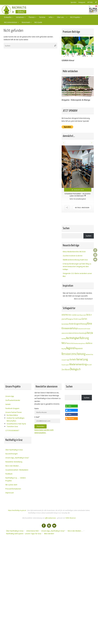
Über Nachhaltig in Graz (14, 450)
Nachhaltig (64, 338)
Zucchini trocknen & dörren (72, 255)
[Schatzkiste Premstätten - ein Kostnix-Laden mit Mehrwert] (78, 166)
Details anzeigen (82, 207)
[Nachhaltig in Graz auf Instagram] (95, 255)
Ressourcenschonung (73, 354)
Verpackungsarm (65, 365)
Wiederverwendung (78, 364)
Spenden (73, 2)
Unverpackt (64, 360)
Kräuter (88, 329)
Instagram (82, 2)
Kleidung (84, 324)
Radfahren (89, 343)
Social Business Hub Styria (16, 424)
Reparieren (79, 348)
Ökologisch (75, 369)
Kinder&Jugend (75, 324)
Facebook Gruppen (12, 408)
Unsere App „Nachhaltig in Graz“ (17, 458)
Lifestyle (89, 333)
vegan (67, 360)
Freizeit (80, 319)
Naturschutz (70, 343)
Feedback (8, 474)
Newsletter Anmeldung (13, 462)
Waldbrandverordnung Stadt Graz (75, 260)
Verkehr (73, 359)
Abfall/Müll (65, 315)
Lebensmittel (65, 333)
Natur (64, 343)
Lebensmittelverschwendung (77, 333)
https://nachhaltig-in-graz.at (17, 510)
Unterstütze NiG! (32, 531)
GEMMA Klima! (68, 60)
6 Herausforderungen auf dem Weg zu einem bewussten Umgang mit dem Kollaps (77, 267)
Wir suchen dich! (11, 485)
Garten (84, 319)
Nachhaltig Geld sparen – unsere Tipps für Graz (23, 533)
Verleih (8, 404)
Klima (89, 323)
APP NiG (90, 2)
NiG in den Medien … (12, 466)
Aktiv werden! (49, 533)
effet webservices (50, 518)
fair (72, 319)
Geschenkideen (65, 324)
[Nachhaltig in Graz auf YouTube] (95, 259)
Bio (87, 315)
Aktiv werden (72, 315)
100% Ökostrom (70, 518)
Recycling (64, 349)
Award (78, 315)
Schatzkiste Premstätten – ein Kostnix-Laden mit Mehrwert (78, 195)
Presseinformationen (13, 489)
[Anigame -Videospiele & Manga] (78, 95)
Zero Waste (66, 369)
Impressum (9, 493)
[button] (63, 142)
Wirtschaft (89, 365)
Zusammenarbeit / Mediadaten (16, 470)
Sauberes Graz (89, 354)
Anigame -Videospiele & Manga (76, 99)
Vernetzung (82, 359)
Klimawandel (67, 328)
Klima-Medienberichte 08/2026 (74, 251)
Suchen (88, 236)
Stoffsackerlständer (12, 400)
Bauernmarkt (83, 315)
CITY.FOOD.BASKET (12, 430)
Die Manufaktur (12, 415)
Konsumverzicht (82, 329)
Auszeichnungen (11, 454)
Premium (84, 343)
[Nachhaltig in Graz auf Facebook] (95, 250)
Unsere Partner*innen (13, 412)
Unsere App (9, 396)
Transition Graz (12, 426)
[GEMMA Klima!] (78, 56)
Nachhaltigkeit (72, 338)
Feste (75, 319)
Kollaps (75, 328)
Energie (69, 319)
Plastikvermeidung (78, 343)
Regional (70, 348)
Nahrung (84, 338)
